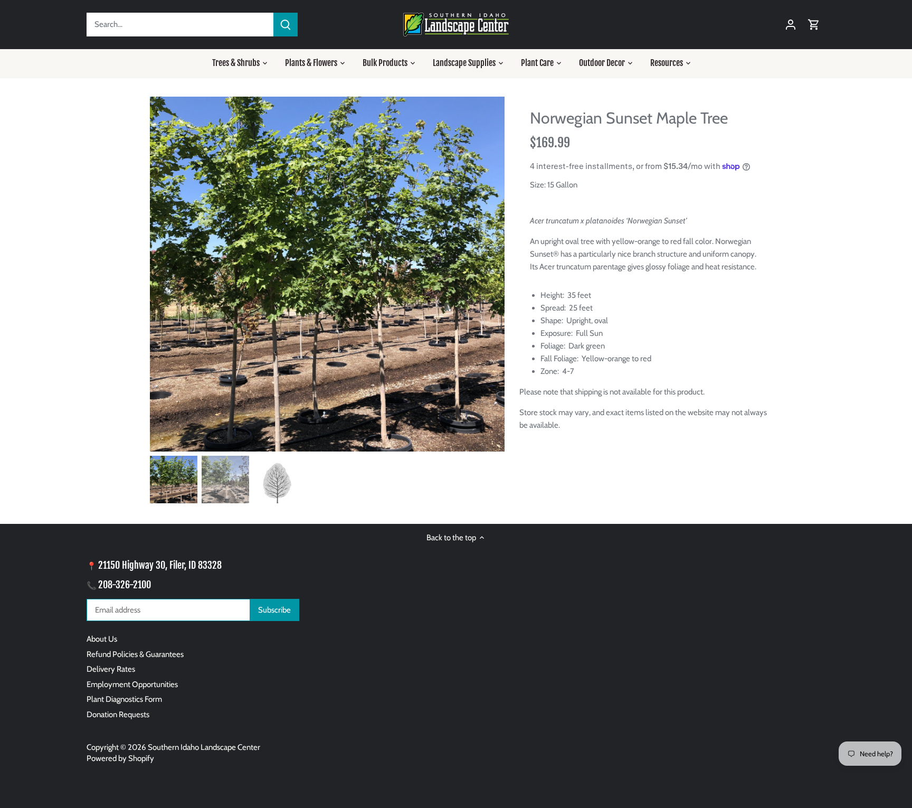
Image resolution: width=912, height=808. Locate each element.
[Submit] (285, 24)
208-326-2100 (124, 584)
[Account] (790, 24)
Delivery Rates (111, 669)
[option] (327, 274)
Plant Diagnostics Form (124, 699)
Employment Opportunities (132, 684)
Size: (538, 185)
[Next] (488, 274)
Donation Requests (118, 714)
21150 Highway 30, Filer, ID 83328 (160, 565)
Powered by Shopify (120, 758)
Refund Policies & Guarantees (135, 654)
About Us (102, 639)
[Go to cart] (814, 24)
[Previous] (165, 274)
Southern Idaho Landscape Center (204, 747)
